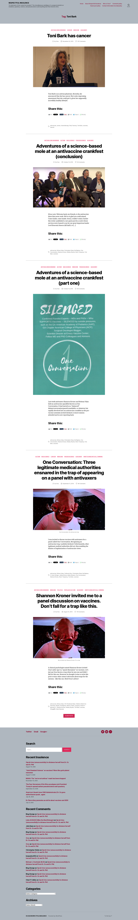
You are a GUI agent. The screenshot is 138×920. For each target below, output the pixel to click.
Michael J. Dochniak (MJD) (35, 862)
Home (81, 3)
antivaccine (53, 125)
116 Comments (81, 612)
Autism (62, 140)
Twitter (29, 732)
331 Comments (81, 41)
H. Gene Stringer (54, 575)
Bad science (70, 140)
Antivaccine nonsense (58, 30)
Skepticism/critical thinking (93, 456)
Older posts (69, 715)
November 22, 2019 (68, 41)
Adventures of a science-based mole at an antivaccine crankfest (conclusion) (69, 151)
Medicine (76, 30)
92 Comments (81, 162)
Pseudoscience (81, 140)
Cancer (69, 30)
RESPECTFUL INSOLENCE (19, 3)
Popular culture (69, 590)
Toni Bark (79, 125)
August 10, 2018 (68, 612)
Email (36, 732)
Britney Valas (60, 250)
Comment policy (117, 3)
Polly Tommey (73, 125)
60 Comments (81, 288)
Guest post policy (95, 6)
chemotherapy (65, 125)
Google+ (43, 732)
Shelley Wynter (71, 252)
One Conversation (80, 575)
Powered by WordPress (55, 916)
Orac (57, 41)
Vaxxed (52, 127)
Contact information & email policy (112, 6)
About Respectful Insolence (93, 3)
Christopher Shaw (69, 250)
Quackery (84, 30)
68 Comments (81, 483)
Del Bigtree (77, 250)
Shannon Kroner (62, 252)
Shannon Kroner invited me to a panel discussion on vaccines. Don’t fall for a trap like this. (69, 601)
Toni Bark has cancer (69, 35)
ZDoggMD (52, 709)
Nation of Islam (70, 705)
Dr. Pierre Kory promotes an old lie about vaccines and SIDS (47, 800)
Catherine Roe (68, 573)
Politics (60, 590)
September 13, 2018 (68, 483)
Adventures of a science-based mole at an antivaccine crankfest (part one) (69, 278)
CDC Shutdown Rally (69, 704)
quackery (77, 705)
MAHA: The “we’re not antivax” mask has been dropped (46, 778)
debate (57, 705)
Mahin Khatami (71, 575)
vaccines (85, 125)
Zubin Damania (60, 709)
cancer (58, 125)
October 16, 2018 (68, 288)
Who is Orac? (107, 3)
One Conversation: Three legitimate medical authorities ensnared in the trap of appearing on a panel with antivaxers (69, 470)
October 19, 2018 (68, 162)
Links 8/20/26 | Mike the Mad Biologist (40, 820)
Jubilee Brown (63, 575)
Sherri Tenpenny (79, 252)
